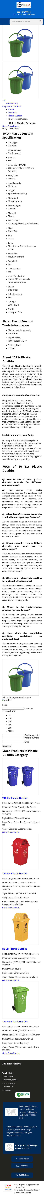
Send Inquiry (12, 103)
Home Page (8, 1076)
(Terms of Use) (20, 1187)
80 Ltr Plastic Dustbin (14, 948)
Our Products (9, 1083)
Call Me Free (24, 1175)
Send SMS (24, 1165)
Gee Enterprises (24, 13)
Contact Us (8, 1087)
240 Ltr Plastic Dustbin (15, 798)
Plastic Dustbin (15, 115)
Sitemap (7, 1090)
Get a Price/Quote (10, 126)
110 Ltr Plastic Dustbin (15, 873)
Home (11, 109)
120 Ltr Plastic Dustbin (15, 1021)
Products (12, 112)
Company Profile (10, 1080)
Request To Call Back (11, 106)
